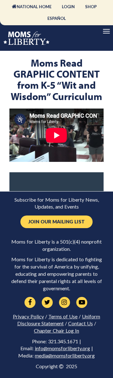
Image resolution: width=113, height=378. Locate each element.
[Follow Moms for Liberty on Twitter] (47, 302)
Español (56, 18)
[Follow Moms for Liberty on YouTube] (81, 302)
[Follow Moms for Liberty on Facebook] (29, 302)
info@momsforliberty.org (62, 348)
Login (68, 6)
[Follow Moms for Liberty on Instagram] (64, 302)
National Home (34, 6)
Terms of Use (63, 316)
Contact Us (80, 323)
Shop (91, 6)
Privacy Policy (28, 316)
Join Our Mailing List (56, 221)
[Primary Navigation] (106, 31)
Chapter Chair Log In (56, 330)
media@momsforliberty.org (65, 355)
